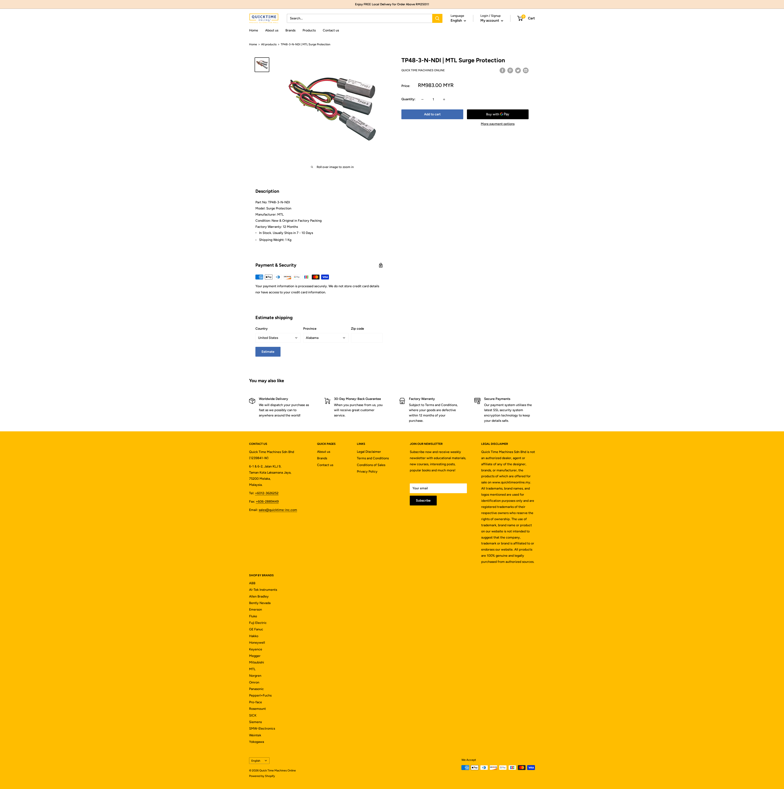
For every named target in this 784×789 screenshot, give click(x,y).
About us (271, 30)
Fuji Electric (258, 623)
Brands (290, 30)
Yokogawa (256, 742)
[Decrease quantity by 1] (422, 99)
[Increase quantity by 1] (444, 99)
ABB (252, 583)
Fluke (253, 616)
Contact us (331, 30)
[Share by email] (526, 70)
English (255, 760)
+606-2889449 (267, 501)
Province (309, 329)
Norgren (255, 676)
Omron (254, 682)
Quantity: (408, 99)
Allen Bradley (259, 596)
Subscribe (423, 500)
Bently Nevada (260, 603)
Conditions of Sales (371, 465)
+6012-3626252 (266, 493)
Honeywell (257, 642)
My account (490, 20)
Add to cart (432, 114)
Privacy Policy (367, 471)
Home (253, 30)
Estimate (268, 352)
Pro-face (255, 702)
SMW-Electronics (262, 728)
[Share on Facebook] (502, 70)
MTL (252, 669)
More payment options (497, 124)
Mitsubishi (256, 662)
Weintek (255, 735)
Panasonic (256, 689)
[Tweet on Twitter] (518, 70)
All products (269, 44)
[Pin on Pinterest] (510, 70)
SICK (252, 715)
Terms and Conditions (373, 458)
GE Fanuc (256, 629)
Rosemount (257, 709)
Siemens (255, 722)
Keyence (255, 649)
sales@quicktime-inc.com (278, 510)
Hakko (253, 636)
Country (261, 329)
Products (309, 30)
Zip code (357, 329)
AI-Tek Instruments (263, 590)
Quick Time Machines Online (423, 70)
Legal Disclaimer (369, 452)
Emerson (255, 609)
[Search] (437, 18)
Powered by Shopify (262, 776)
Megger (255, 656)
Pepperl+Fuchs (260, 695)
